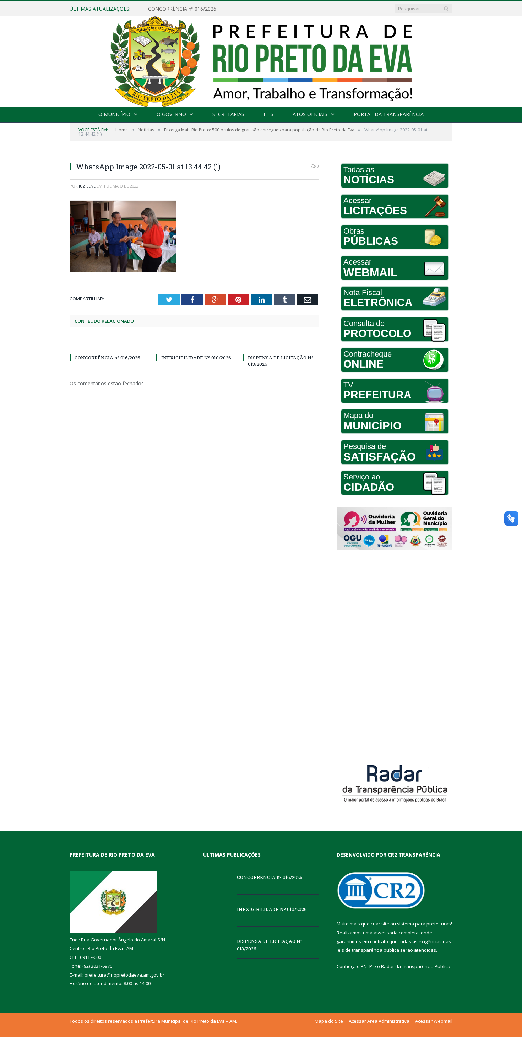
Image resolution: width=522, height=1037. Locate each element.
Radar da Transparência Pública (415, 966)
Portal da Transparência (389, 114)
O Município (114, 114)
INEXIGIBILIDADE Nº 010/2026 (183, 9)
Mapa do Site (329, 1021)
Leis (268, 114)
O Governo (171, 114)
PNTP (366, 966)
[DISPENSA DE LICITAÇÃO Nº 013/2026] (281, 344)
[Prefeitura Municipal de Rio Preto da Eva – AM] (261, 60)
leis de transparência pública (368, 950)
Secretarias (228, 114)
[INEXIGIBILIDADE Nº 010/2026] (194, 344)
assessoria (386, 932)
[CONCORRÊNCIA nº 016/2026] (108, 344)
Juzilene (87, 186)
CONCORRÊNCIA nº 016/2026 (107, 357)
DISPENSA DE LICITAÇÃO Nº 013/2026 (270, 945)
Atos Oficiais (310, 114)
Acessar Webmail (433, 1021)
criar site (380, 924)
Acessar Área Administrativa (379, 1021)
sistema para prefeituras (424, 924)
